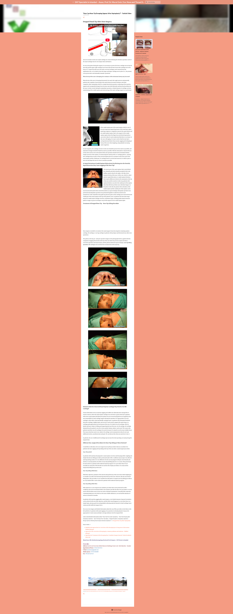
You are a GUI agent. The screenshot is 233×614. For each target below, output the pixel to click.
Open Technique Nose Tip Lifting (104, 589)
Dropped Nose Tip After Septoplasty (121, 520)
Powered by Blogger (117, 609)
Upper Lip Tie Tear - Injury (140, 74)
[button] (83, 17)
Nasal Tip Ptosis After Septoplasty (89, 589)
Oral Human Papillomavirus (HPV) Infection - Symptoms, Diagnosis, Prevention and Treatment (142, 51)
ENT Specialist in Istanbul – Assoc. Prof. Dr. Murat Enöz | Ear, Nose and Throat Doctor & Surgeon (116, 2)
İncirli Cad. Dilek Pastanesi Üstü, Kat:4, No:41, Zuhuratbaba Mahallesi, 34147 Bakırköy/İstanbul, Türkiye (105, 591)
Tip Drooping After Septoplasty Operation (120, 589)
